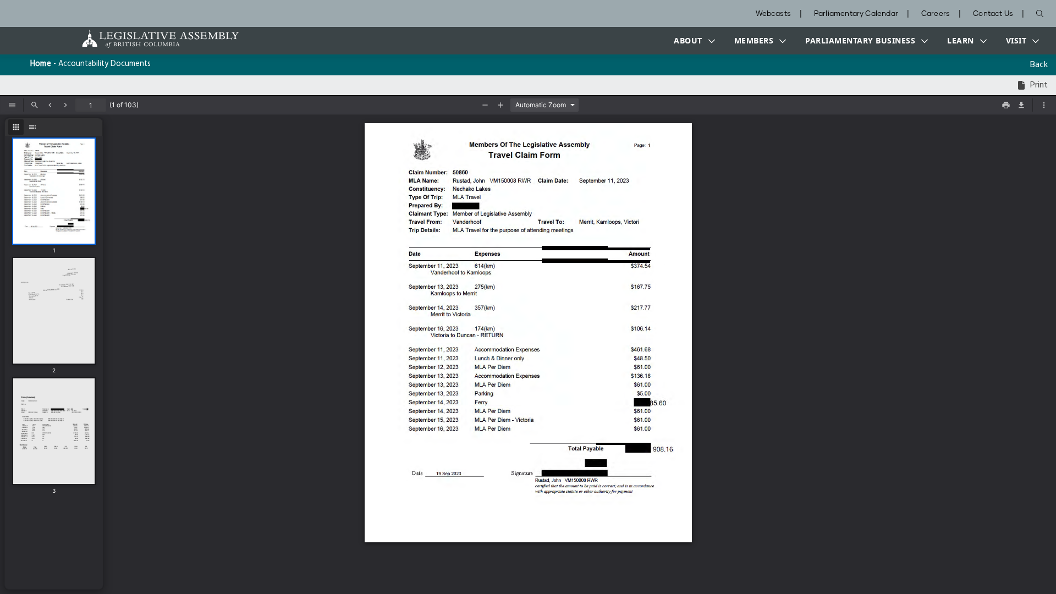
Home (40, 64)
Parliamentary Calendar (856, 14)
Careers (935, 14)
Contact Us (993, 14)
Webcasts (773, 14)
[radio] (16, 127)
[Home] (126, 38)
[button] (692, 40)
